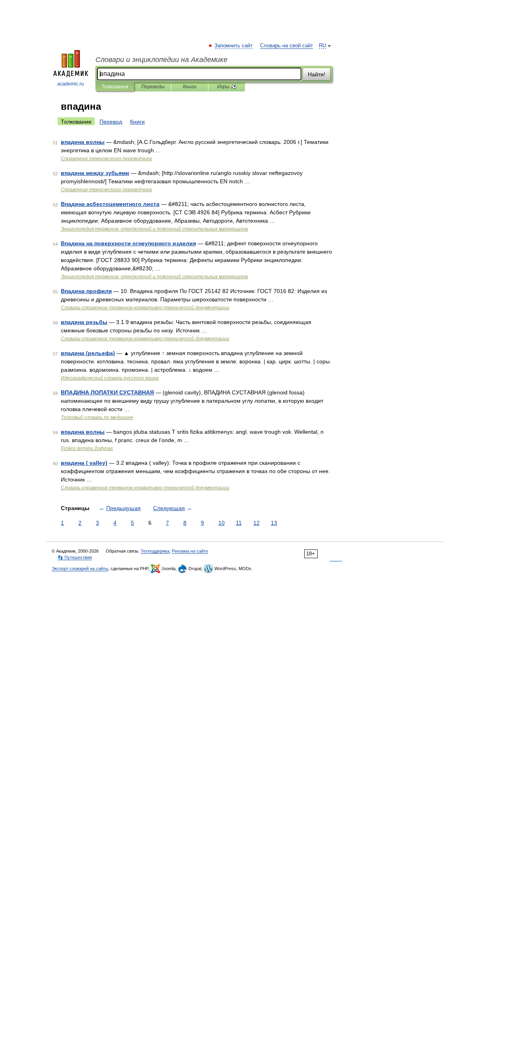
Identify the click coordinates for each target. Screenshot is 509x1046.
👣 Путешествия (75, 557)
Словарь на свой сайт (286, 46)
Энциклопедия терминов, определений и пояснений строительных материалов (154, 229)
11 (239, 523)
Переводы (153, 86)
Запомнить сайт (234, 46)
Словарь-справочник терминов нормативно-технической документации (145, 308)
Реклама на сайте (190, 551)
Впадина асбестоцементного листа (110, 204)
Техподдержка (155, 551)
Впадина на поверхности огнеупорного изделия (128, 243)
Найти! (316, 74)
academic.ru (70, 84)
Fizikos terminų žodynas (87, 448)
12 (256, 523)
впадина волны (83, 142)
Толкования (114, 86)
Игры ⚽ (227, 86)
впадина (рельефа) (88, 353)
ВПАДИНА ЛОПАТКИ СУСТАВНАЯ (107, 392)
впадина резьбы (84, 322)
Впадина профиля (86, 291)
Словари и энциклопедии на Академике (161, 60)
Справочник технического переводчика (106, 158)
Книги (189, 86)
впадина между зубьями (95, 173)
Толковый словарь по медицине (97, 417)
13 (274, 523)
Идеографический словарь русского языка (110, 378)
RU (322, 46)
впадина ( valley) (84, 463)
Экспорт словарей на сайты (80, 568)
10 (221, 523)
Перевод (110, 121)
